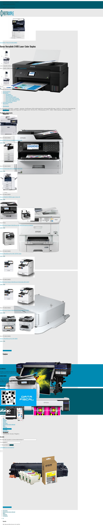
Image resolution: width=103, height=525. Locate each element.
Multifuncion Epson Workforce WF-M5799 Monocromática (16, 225)
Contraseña (3, 442)
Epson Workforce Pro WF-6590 (9, 338)
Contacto (5, 516)
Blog (4, 513)
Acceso (11, 445)
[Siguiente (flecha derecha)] (2, 451)
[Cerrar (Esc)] (0, 450)
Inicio (4, 419)
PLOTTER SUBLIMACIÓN (13, 99)
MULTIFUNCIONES (11, 42)
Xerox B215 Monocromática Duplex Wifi (11, 140)
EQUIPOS (3, 42)
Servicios (5, 510)
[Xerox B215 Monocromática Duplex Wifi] (6, 63)
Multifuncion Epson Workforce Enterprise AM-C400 (14, 282)
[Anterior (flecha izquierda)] (0, 451)
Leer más (2, 142)
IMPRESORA (9, 95)
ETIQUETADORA (7, 102)
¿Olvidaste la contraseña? (7, 447)
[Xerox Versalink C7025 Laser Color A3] (6, 56)
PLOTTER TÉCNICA (11, 101)
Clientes (5, 514)
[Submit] (0, 88)
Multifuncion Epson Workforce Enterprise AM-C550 (14, 310)
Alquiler (5, 420)
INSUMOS (5, 103)
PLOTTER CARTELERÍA (12, 98)
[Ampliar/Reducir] (2, 450)
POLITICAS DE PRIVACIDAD (6, 408)
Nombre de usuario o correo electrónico (11, 439)
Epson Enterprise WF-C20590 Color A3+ (11, 168)
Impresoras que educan (9, 512)
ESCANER (8, 94)
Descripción (6, 106)
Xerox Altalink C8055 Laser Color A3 (10, 197)
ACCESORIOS (6, 91)
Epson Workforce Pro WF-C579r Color (10, 253)
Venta (4, 422)
